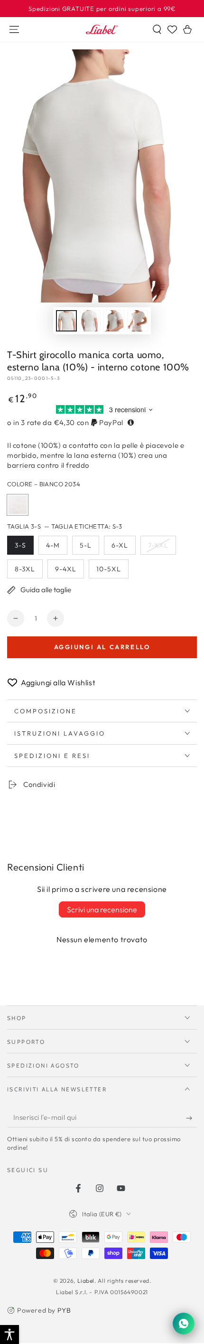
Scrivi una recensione (102, 909)
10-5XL (112, 571)
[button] (157, 29)
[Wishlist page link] (172, 29)
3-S (24, 548)
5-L (89, 548)
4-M (56, 548)
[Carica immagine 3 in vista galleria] (113, 320)
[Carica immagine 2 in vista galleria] (90, 320)
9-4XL (69, 571)
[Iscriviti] (191, 1117)
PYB (64, 1310)
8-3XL (28, 571)
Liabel (86, 1280)
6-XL (123, 548)
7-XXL (162, 548)
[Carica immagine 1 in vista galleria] (66, 320)
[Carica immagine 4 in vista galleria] (137, 320)
